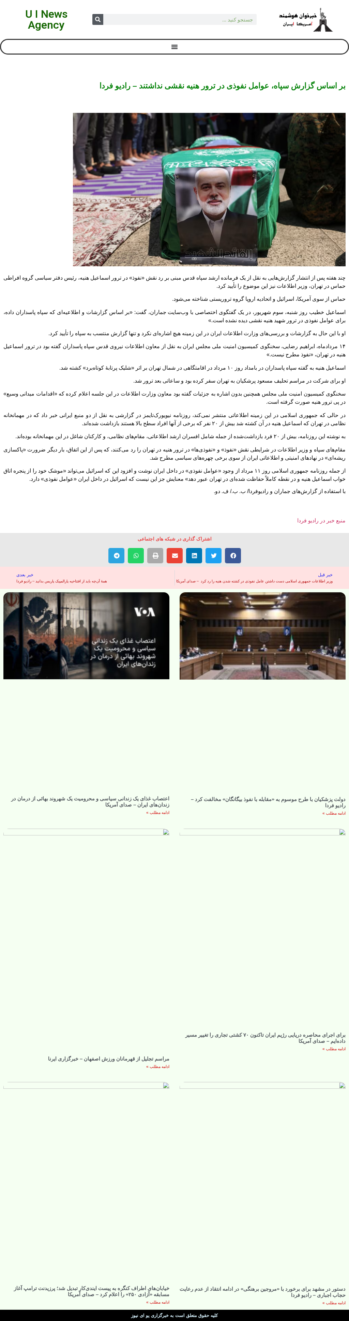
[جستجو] (97, 19)
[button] (233, 555)
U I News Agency (46, 19)
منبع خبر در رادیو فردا (321, 520)
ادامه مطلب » (334, 813)
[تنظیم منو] (174, 46)
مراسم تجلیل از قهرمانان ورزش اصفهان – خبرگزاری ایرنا (108, 1059)
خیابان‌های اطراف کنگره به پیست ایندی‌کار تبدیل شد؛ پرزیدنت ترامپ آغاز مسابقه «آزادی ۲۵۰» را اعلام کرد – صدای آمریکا (91, 1291)
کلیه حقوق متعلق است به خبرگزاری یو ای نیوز (174, 1315)
